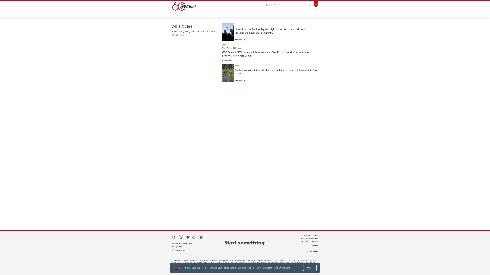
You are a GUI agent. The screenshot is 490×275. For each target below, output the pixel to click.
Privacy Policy (177, 247)
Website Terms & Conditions (277, 267)
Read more (240, 39)
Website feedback (178, 250)
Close (310, 267)
